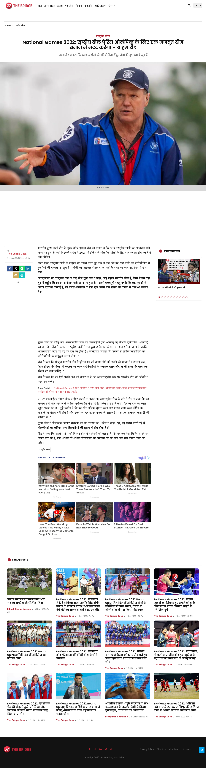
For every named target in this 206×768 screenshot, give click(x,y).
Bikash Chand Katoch (19, 609)
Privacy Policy (147, 749)
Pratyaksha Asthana (116, 716)
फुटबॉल (88, 5)
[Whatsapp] (22, 269)
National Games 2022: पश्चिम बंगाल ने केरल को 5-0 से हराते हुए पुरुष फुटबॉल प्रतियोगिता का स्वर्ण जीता (126, 657)
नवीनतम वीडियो (172, 251)
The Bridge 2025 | (91, 757)
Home (8, 25)
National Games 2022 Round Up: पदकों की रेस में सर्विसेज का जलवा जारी (27, 655)
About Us (161, 749)
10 (186, 297)
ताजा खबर (49, 5)
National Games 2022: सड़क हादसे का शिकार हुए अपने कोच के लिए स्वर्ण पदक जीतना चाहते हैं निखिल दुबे (174, 604)
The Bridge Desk (65, 616)
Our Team (174, 749)
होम (40, 5)
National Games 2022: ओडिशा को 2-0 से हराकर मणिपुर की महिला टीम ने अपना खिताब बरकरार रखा (176, 707)
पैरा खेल (69, 5)
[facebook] (10, 269)
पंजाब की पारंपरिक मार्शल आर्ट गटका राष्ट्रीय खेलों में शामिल (26, 601)
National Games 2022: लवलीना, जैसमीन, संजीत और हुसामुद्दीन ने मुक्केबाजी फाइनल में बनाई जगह (176, 655)
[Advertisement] (103, 215)
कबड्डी (60, 5)
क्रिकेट (79, 5)
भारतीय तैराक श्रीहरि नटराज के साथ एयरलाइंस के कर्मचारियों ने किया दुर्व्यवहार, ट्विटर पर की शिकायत (127, 707)
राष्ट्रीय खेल (103, 36)
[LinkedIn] (28, 269)
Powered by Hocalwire (112, 757)
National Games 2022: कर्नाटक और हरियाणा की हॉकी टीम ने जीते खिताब (77, 655)
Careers (187, 749)
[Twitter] (16, 269)
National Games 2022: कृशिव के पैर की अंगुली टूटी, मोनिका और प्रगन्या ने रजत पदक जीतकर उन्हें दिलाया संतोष (28, 709)
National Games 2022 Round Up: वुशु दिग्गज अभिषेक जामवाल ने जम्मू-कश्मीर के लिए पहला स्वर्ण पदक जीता (78, 709)
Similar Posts (20, 559)
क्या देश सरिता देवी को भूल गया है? (172, 287)
